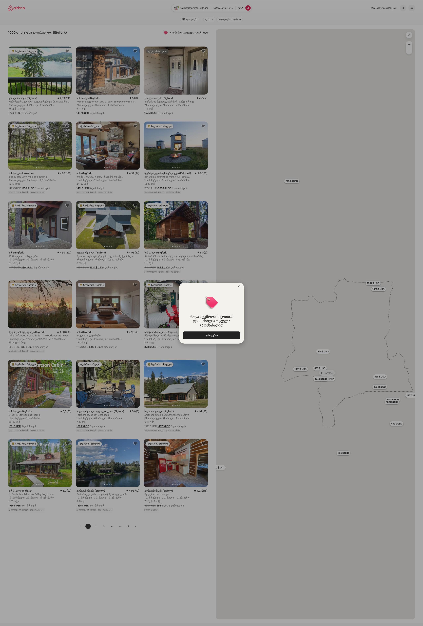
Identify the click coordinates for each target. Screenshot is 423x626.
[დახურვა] (238, 286)
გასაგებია (211, 335)
